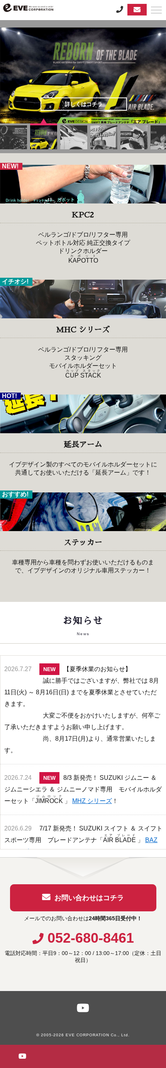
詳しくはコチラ (84, 104)
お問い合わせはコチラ (89, 898)
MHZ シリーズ (92, 801)
